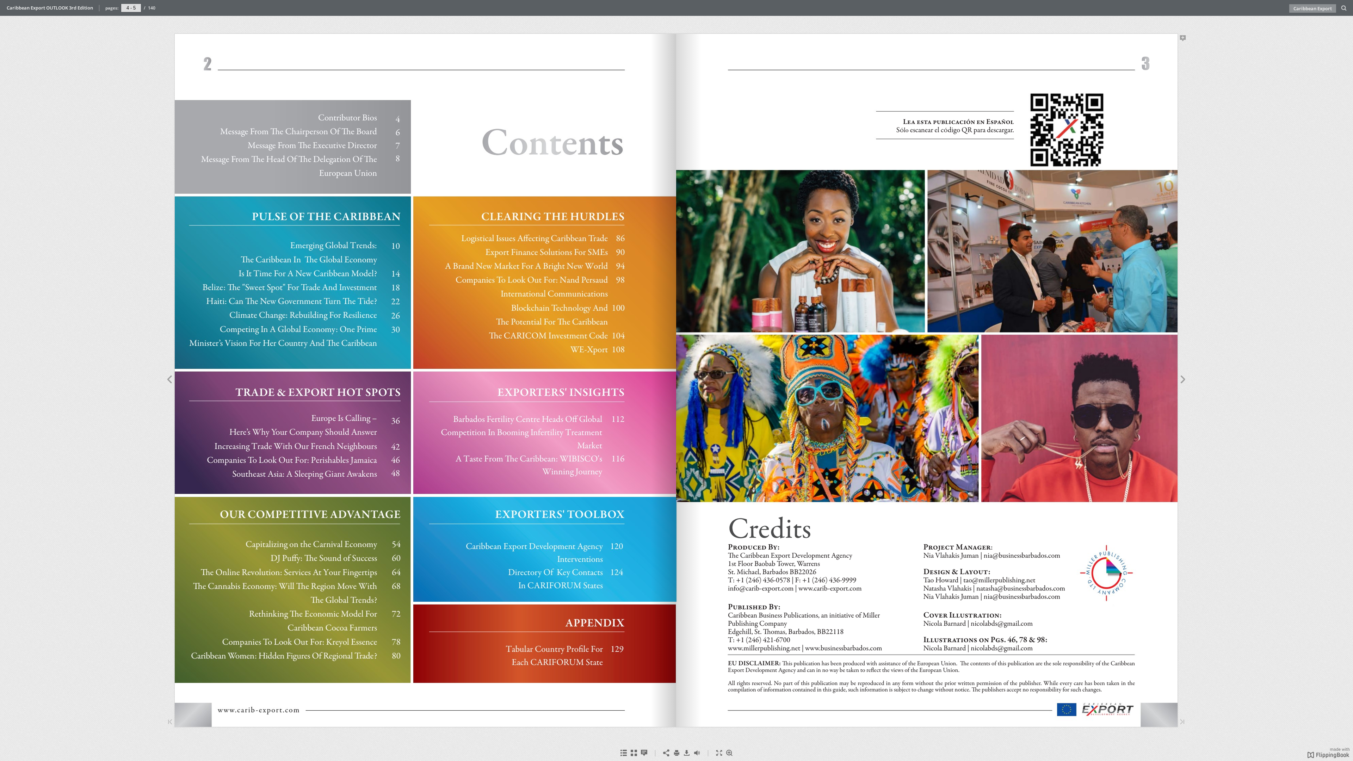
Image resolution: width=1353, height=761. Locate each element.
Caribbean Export (1312, 8)
